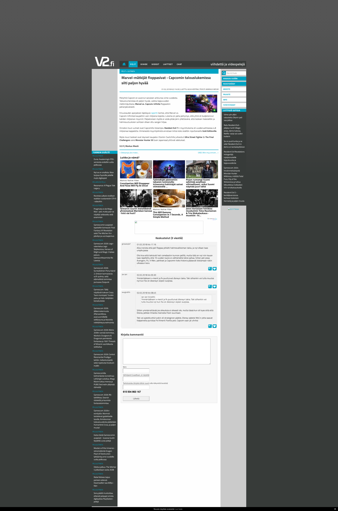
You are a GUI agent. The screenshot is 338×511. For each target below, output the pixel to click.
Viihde (144, 64)
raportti (154, 112)
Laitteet (168, 64)
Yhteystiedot (229, 105)
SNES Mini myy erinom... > (208, 152)
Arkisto (226, 89)
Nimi (124, 366)
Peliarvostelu (98, 182)
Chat (179, 64)
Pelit (133, 64)
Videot (155, 64)
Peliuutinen (97, 155)
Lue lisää (178, 509)
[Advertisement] (169, 412)
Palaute (226, 94)
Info (225, 99)
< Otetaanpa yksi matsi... (129, 152)
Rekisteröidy (229, 83)
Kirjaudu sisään (230, 78)
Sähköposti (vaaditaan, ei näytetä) (136, 375)
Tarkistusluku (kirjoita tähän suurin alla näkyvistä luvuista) (145, 383)
